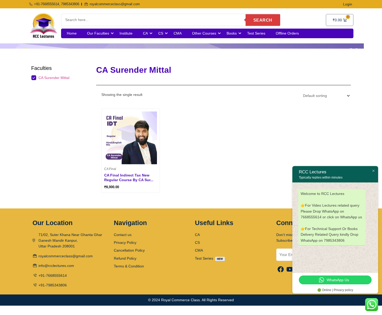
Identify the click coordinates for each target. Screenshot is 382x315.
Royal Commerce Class (180, 300)
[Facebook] (281, 269)
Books (232, 33)
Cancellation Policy (129, 250)
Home (72, 33)
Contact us (122, 235)
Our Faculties (98, 33)
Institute (126, 33)
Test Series (256, 33)
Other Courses (204, 33)
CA (145, 33)
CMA (178, 33)
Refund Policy (125, 258)
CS (160, 33)
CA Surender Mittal (53, 78)
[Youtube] (289, 269)
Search (262, 20)
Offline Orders (287, 33)
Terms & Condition (129, 266)
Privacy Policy (125, 242)
